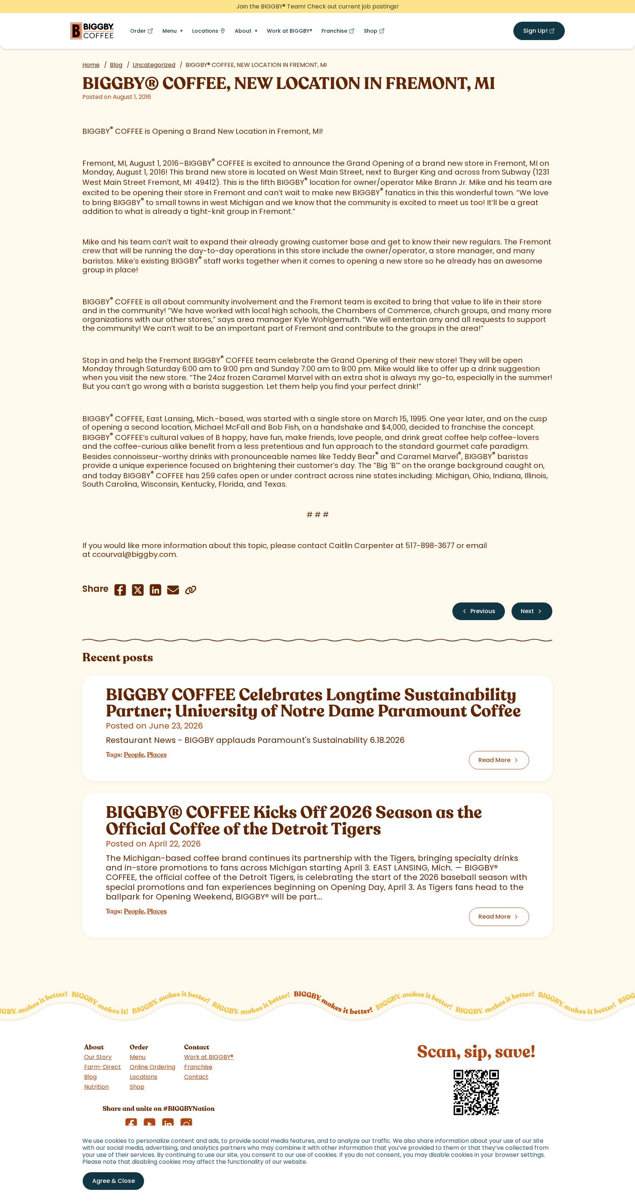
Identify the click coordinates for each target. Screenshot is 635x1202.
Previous (482, 611)
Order (143, 32)
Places (157, 754)
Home (91, 65)
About (243, 31)
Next (527, 611)
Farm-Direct (102, 1067)
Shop (376, 32)
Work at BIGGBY (289, 31)
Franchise (340, 32)
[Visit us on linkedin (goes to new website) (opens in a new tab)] (168, 1124)
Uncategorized (154, 65)
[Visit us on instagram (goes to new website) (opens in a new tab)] (186, 1124)
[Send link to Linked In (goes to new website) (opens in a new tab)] (155, 590)
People (134, 754)
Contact (196, 1077)
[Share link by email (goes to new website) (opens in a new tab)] (173, 590)
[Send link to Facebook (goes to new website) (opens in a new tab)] (120, 590)
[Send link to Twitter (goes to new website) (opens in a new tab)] (138, 590)
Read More (494, 760)
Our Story (98, 1057)
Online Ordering (152, 1067)
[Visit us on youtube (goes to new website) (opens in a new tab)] (149, 1124)
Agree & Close (113, 1181)
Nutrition (96, 1087)
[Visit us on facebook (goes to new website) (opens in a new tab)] (131, 1124)
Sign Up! (543, 32)
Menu (169, 31)
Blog (116, 65)
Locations (205, 31)
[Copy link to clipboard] (191, 590)
